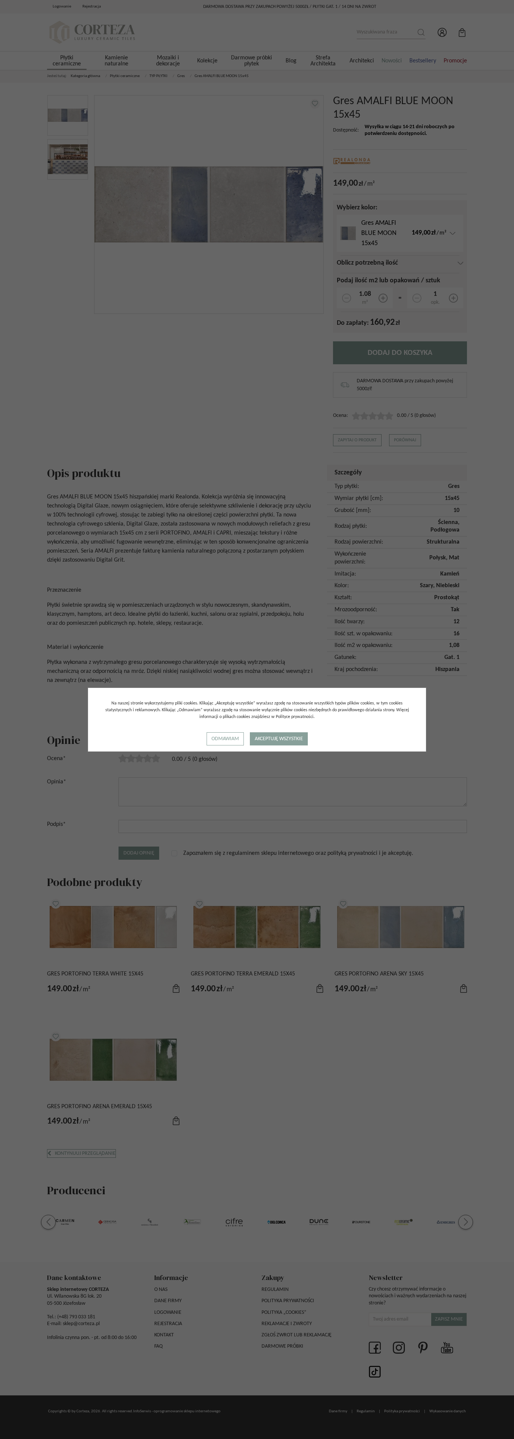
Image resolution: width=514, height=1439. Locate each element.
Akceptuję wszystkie (279, 739)
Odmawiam (225, 739)
